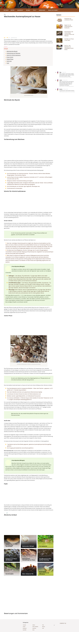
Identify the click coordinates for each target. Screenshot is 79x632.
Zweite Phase (10, 59)
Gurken (24, 626)
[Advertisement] (28, 26)
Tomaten (24, 624)
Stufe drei (9, 61)
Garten (12, 10)
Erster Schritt (10, 57)
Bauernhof (20, 10)
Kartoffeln (24, 629)
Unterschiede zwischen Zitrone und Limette (67, 91)
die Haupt (6, 10)
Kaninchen (34, 628)
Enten (33, 629)
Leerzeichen (42, 10)
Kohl (43, 628)
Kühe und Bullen (35, 626)
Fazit (8, 63)
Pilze (34, 10)
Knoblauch (25, 628)
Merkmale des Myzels (12, 51)
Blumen (28, 10)
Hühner (34, 624)
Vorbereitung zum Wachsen (13, 53)
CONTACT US (63, 623)
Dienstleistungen (53, 10)
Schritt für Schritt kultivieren (14, 55)
